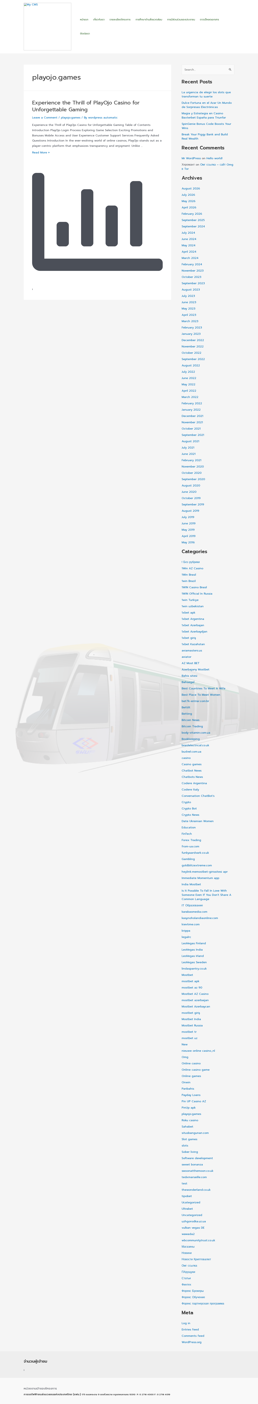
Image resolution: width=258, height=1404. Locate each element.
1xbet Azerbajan (193, 625)
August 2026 (191, 188)
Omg (185, 1057)
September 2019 (193, 504)
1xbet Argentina (193, 619)
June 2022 (189, 378)
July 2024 (188, 233)
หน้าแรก (84, 19)
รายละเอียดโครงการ (120, 19)
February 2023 (192, 327)
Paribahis (188, 1089)
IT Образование (192, 905)
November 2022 (193, 346)
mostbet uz (189, 1038)
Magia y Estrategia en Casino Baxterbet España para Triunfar (204, 115)
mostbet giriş (191, 1013)
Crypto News (190, 815)
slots (185, 1145)
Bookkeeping (191, 739)
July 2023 (188, 296)
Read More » (41, 152)
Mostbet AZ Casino (195, 994)
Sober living (190, 1152)
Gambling (188, 859)
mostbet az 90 (192, 988)
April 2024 (189, 252)
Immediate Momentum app (200, 878)
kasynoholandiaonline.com (200, 918)
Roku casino (190, 1120)
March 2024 (190, 258)
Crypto (186, 802)
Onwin (186, 1082)
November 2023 (193, 271)
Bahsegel (188, 682)
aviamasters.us (192, 650)
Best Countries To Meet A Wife (203, 688)
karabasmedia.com (194, 912)
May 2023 (188, 308)
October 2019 (191, 498)
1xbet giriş (189, 638)
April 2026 (189, 207)
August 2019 (190, 511)
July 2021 (188, 448)
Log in (186, 1323)
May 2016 (188, 542)
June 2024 (189, 239)
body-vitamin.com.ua (196, 733)
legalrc (186, 937)
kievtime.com (191, 924)
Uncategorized (192, 1215)
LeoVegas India (192, 950)
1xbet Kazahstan (193, 644)
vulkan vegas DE (193, 1228)
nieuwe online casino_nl (198, 1051)
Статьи (186, 1278)
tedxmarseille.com (194, 1177)
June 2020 (189, 492)
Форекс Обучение (193, 1297)
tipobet (187, 1196)
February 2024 (192, 264)
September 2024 (193, 226)
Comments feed (193, 1336)
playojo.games (70, 118)
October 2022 (191, 353)
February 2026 (192, 214)
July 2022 (188, 372)
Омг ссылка (189, 1266)
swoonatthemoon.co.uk (197, 1171)
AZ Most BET (191, 663)
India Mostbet (191, 884)
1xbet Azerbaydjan (194, 632)
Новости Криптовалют (196, 1259)
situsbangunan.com (195, 1133)
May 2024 (189, 245)
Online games (191, 1076)
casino (186, 758)
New (185, 1044)
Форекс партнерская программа (203, 1303)
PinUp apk (189, 1108)
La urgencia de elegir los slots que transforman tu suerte (206, 94)
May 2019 (188, 530)
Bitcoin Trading (192, 726)
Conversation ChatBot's (198, 796)
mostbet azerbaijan (195, 1000)
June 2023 (189, 302)
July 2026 (188, 195)
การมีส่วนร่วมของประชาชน (181, 19)
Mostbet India (191, 1019)
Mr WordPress (191, 158)
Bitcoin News (190, 720)
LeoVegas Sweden (194, 962)
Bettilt (186, 707)
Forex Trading (191, 840)
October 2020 (191, 473)
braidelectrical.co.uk (195, 745)
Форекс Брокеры (193, 1291)
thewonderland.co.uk (196, 1190)
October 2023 (191, 277)
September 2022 (193, 359)
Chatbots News (192, 777)
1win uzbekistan (193, 606)
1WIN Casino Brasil (194, 587)
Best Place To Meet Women (201, 695)
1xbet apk (188, 613)
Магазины (188, 1247)
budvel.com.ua (191, 752)
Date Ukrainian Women (198, 821)
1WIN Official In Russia (197, 594)
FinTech (187, 834)
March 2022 (190, 397)
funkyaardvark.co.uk (195, 853)
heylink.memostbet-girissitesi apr (205, 872)
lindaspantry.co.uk (194, 969)
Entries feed (190, 1329)
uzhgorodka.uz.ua (194, 1221)
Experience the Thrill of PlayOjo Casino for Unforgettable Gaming (86, 106)
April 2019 (189, 536)
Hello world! (214, 158)
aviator (186, 657)
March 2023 (190, 321)
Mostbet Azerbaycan (196, 1006)
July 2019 (188, 517)
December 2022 (193, 340)
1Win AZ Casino (192, 568)
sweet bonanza (192, 1164)
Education (189, 827)
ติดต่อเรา (85, 33)
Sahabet (187, 1127)
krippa (186, 931)
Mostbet (187, 975)
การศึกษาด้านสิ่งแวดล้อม (148, 19)
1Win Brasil (189, 575)
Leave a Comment (44, 118)
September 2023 (193, 283)
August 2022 (191, 365)
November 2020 (193, 466)
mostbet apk (190, 981)
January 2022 (191, 410)
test (184, 1183)
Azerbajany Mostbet (195, 669)
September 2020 (193, 479)
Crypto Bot (189, 808)
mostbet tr (189, 1032)
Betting (187, 714)
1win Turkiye (190, 600)
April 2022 (189, 391)
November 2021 (192, 422)
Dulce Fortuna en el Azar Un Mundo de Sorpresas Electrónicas (207, 105)
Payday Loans (191, 1095)
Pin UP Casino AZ (194, 1101)
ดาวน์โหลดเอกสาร (209, 19)
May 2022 (188, 384)
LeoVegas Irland (193, 956)
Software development (197, 1158)
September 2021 (193, 435)
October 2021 (191, 429)
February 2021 (191, 460)
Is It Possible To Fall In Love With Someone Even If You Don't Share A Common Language (206, 895)
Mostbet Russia (192, 1025)
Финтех (186, 1285)
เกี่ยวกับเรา (99, 19)
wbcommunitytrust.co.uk (198, 1240)
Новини (187, 1253)
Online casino (191, 1063)
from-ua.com (190, 846)
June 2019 (189, 523)
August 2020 (191, 485)
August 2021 (190, 441)
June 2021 (189, 454)
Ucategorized (191, 1202)
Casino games (191, 764)
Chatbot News (191, 771)
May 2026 (188, 201)
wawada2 (188, 1234)
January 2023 (191, 334)
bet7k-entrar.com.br (195, 701)
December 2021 (192, 416)
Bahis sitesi (189, 676)
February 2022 (192, 403)
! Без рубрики (191, 562)
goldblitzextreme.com (197, 865)
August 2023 (191, 290)
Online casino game (196, 1070)
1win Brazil (189, 581)
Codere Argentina (194, 783)
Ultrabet (187, 1209)
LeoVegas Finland (194, 943)
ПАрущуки (188, 1272)
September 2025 (193, 220)
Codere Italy (190, 789)
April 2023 (189, 315)
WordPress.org (191, 1342)
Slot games (189, 1139)
